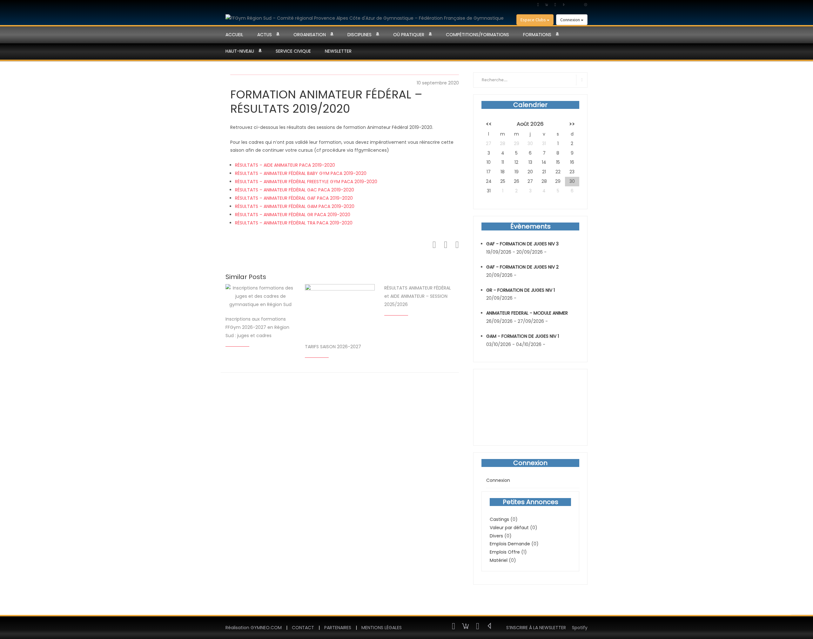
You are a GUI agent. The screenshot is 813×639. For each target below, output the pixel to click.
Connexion (570, 20)
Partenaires (337, 627)
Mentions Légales (381, 627)
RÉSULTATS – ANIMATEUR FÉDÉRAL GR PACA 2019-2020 (292, 214)
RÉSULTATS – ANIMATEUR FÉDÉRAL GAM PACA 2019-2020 (294, 206)
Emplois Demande (510, 544)
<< (489, 124)
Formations (537, 34)
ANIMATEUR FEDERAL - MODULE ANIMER (527, 313)
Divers (496, 536)
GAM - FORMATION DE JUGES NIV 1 (522, 336)
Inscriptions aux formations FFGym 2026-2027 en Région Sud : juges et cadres (257, 327)
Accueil (234, 34)
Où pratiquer (408, 34)
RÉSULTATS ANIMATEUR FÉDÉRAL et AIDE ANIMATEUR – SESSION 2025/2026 (417, 296)
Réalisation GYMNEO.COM (253, 627)
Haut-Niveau (239, 51)
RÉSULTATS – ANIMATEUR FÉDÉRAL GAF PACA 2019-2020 (294, 198)
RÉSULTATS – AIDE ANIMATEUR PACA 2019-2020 (285, 165)
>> (572, 124)
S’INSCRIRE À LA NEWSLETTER (536, 627)
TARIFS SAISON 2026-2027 (333, 346)
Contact (303, 627)
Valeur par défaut (509, 527)
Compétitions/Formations (477, 34)
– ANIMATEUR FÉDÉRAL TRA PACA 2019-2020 (305, 223)
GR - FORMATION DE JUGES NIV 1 (520, 290)
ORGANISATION (309, 34)
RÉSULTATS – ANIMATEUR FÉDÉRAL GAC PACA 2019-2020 (294, 190)
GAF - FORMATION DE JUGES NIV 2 (522, 267)
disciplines (359, 34)
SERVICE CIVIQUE (293, 51)
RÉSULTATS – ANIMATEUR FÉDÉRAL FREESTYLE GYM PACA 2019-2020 (306, 181)
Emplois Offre (505, 552)
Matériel (498, 560)
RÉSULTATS (246, 223)
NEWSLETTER (338, 51)
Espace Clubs (534, 20)
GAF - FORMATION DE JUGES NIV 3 (522, 244)
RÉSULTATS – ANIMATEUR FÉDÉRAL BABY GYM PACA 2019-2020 (300, 173)
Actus (264, 34)
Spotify (580, 627)
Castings (499, 519)
